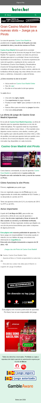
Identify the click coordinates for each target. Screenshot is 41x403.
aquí (12, 86)
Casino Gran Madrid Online (25, 83)
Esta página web (7, 232)
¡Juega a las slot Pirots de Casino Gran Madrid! (20, 249)
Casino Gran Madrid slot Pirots (20, 146)
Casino (5, 255)
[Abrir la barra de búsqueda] (35, 15)
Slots (25, 255)
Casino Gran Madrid (22, 40)
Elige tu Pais (20, 2)
